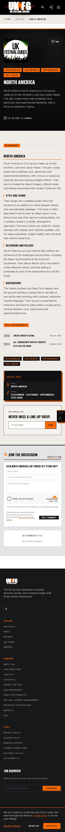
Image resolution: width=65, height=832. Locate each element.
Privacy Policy (12, 733)
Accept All (51, 826)
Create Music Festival (24, 335)
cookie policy (40, 815)
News (7, 632)
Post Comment (49, 517)
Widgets (8, 710)
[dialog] (32, 819)
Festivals (9, 626)
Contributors (12, 669)
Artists (20, 19)
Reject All (34, 826)
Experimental (50, 70)
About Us (9, 664)
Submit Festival (13, 685)
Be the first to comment (18, 118)
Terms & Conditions (16, 748)
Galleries (9, 642)
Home (8, 19)
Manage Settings (12, 826)
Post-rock (11, 75)
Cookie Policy (12, 738)
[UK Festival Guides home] (32, 582)
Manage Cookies (13, 743)
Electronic (31, 70)
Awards (8, 647)
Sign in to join (54, 457)
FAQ (6, 715)
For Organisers (13, 690)
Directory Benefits (15, 695)
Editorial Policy (13, 753)
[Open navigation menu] (58, 7)
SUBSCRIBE (51, 788)
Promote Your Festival (18, 705)
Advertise (9, 680)
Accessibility (12, 758)
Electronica (12, 70)
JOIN (50, 425)
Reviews (8, 637)
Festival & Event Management (21, 700)
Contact (9, 674)
